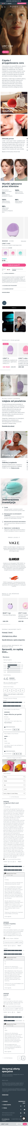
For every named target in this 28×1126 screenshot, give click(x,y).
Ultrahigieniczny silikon (9, 636)
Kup (25, 1124)
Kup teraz (5, 51)
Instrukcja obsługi (6, 292)
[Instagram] (20, 1106)
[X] (20, 1109)
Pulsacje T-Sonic (7, 632)
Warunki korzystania (21, 1089)
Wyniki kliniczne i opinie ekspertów (13, 640)
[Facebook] (24, 1106)
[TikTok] (20, 1116)
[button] (24, 1119)
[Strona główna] (14, 7)
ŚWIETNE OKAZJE (22, 3)
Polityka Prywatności (12, 1089)
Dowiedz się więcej (8, 426)
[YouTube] (24, 1109)
